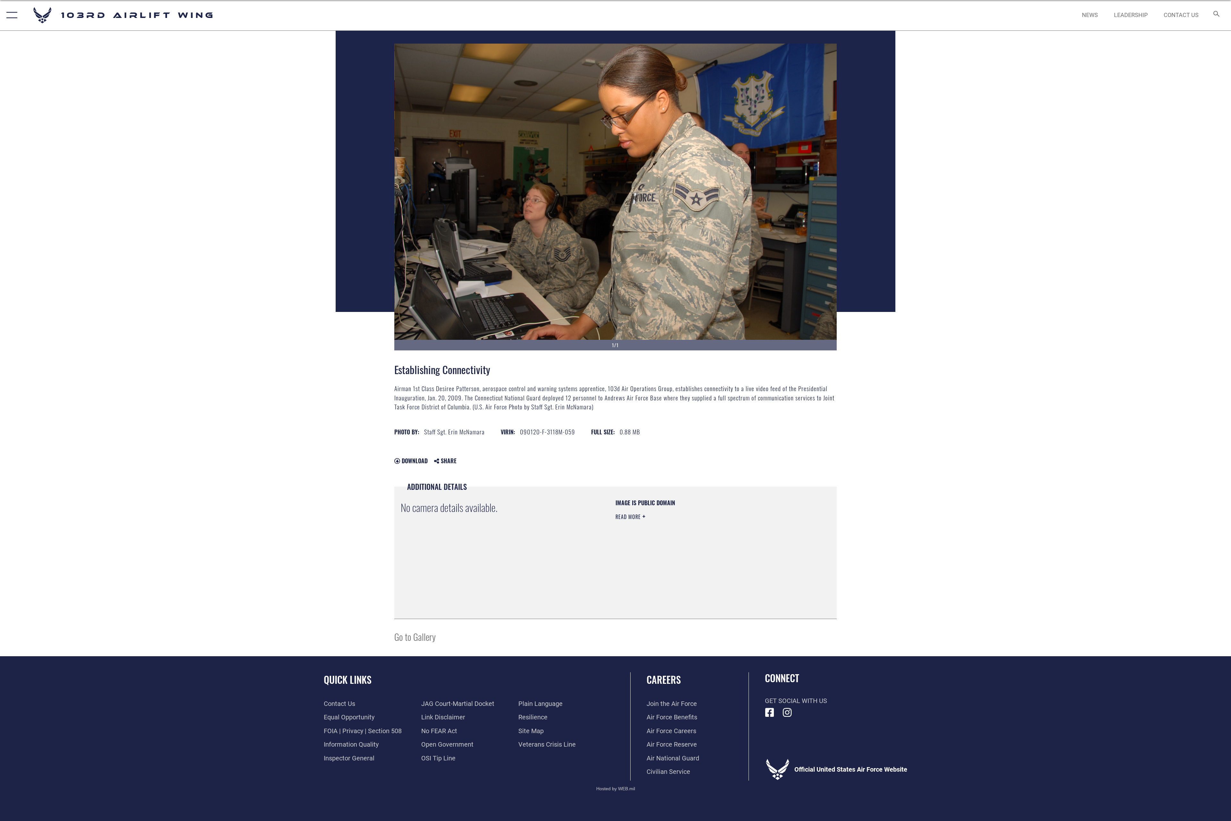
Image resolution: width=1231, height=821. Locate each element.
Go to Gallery (415, 636)
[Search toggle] (1216, 15)
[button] (10, 15)
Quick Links (348, 679)
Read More (629, 517)
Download (414, 461)
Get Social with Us (796, 701)
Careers (664, 679)
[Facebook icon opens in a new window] (770, 712)
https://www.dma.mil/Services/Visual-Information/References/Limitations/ (691, 557)
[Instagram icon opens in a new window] (787, 712)
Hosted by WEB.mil (615, 788)
